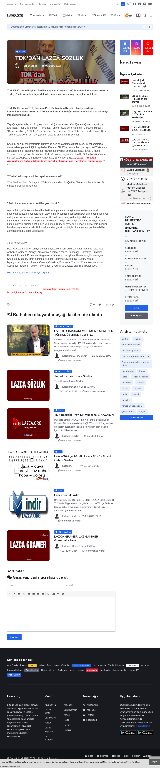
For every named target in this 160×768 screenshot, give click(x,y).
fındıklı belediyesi (131, 345)
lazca (125, 377)
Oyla (136, 308)
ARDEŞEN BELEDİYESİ (131, 250)
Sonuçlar (136, 315)
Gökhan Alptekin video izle (135, 356)
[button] (144, 15)
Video (83, 15)
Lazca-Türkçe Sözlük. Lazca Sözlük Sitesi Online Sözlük (82, 458)
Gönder (14, 637)
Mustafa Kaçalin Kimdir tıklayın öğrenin (28, 272)
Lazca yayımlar (49, 729)
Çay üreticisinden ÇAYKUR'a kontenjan (142, 114)
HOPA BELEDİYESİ (138, 290)
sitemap (104, 755)
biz (127, 755)
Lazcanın (126, 383)
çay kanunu (128, 411)
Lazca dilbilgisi (14, 670)
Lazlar (125, 388)
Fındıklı (137, 339)
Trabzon (75, 262)
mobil (117, 755)
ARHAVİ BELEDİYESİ (136, 258)
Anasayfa (12, 4)
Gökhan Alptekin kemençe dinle (135, 363)
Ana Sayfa (12, 665)
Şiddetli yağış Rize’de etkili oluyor (139, 98)
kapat (154, 762)
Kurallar (42, 4)
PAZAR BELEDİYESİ (135, 241)
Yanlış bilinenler (116, 665)
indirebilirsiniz (143, 726)
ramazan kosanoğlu (132, 406)
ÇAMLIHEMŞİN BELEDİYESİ (133, 278)
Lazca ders (133, 665)
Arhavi (52, 670)
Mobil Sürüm (14, 675)
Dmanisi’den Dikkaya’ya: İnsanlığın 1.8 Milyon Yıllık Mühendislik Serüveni (48, 26)
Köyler (117, 15)
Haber (69, 15)
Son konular (53, 665)
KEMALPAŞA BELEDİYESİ (132, 299)
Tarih (55, 15)
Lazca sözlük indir (66, 495)
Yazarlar (37, 15)
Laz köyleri (105, 670)
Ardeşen (62, 670)
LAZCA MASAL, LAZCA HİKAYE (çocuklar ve (140, 142)
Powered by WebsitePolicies (10, 766)
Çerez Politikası (133, 762)
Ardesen (68, 705)
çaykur (142, 411)
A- (118, 4)
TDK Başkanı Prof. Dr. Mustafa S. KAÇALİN (84, 415)
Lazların (138, 388)
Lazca (22, 51)
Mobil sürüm (70, 4)
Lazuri (135, 394)
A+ (128, 4)
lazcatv (140, 383)
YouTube (91, 710)
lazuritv (126, 400)
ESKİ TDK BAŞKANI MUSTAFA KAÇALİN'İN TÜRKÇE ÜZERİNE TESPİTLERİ (83, 333)
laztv (124, 394)
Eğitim (125, 339)
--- (74, 466)
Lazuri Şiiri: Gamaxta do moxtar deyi (139, 83)
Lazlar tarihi (48, 711)
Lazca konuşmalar (81, 665)
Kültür (48, 722)
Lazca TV (100, 15)
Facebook (91, 719)
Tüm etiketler (136, 417)
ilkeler (136, 755)
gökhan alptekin (130, 350)
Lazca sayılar (100, 665)
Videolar (65, 665)
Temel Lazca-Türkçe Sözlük (73, 376)
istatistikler (55, 4)
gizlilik (148, 755)
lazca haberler (140, 377)
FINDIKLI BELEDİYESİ (131, 267)
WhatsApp (92, 705)
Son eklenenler (27, 4)
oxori (90, 755)
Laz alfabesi (49, 738)
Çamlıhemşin (70, 710)
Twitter (89, 714)
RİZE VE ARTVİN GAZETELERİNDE (141, 129)
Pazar (72, 670)
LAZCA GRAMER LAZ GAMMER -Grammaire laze (77, 538)
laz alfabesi (128, 371)
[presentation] (10, 594)
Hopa (66, 719)
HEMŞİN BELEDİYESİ (136, 286)
